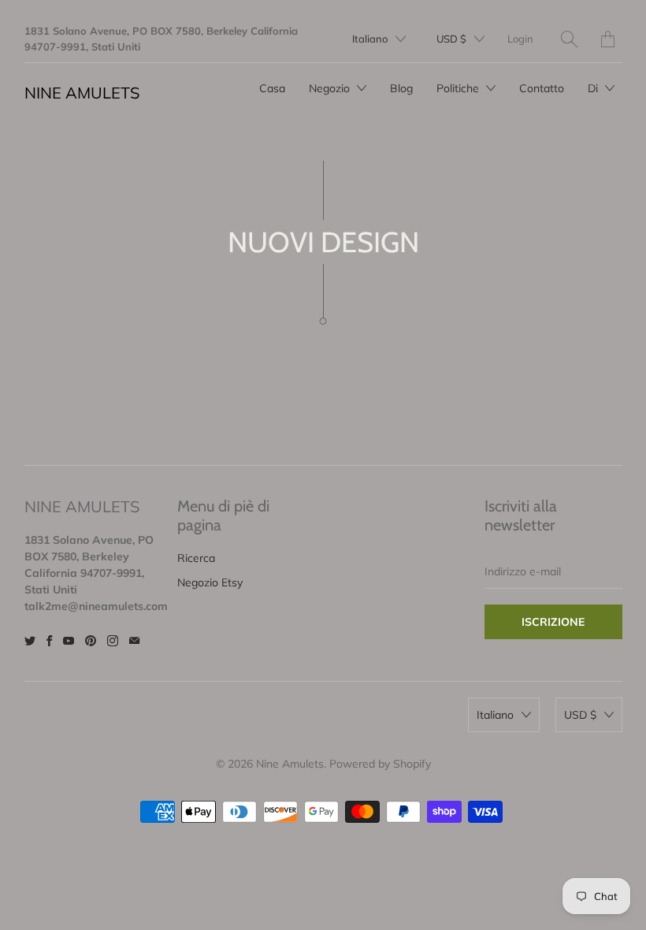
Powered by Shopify (380, 764)
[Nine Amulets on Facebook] (49, 640)
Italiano (370, 38)
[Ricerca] (569, 39)
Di (594, 88)
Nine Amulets (81, 92)
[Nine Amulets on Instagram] (112, 640)
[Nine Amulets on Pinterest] (90, 640)
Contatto (541, 88)
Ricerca (196, 558)
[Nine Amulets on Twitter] (29, 640)
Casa (272, 88)
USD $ (451, 38)
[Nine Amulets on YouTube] (68, 640)
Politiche (459, 88)
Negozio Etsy (210, 582)
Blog (401, 88)
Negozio (331, 88)
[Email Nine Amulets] (134, 640)
